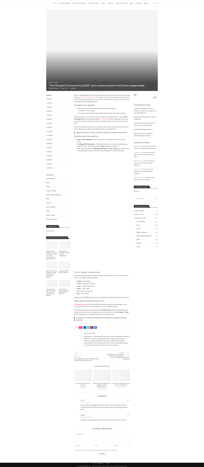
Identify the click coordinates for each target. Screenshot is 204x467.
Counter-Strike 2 (94, 3)
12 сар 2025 (49, 131)
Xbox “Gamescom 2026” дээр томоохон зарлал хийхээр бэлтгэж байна (144, 154)
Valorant (138, 3)
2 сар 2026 (49, 123)
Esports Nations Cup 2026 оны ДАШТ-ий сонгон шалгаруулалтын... (102, 385)
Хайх (135, 95)
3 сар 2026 (49, 119)
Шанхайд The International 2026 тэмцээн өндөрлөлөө (64, 253)
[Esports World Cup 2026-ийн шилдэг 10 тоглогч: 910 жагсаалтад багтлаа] (51, 265)
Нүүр (55, 3)
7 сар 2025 (49, 151)
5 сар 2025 (49, 160)
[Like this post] (81, 327)
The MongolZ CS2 (105, 119)
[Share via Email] (95, 327)
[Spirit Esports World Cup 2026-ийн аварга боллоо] (64, 283)
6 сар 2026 (49, 107)
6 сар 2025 (49, 155)
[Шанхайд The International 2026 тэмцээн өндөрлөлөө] (64, 245)
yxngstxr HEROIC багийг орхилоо (143, 129)
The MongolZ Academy (80, 304)
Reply (128, 400)
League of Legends (122, 3)
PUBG (131, 3)
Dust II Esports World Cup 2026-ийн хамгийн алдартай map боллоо (51, 292)
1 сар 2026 (49, 127)
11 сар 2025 (49, 135)
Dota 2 (103, 3)
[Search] (157, 3)
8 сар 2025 (49, 147)
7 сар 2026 (49, 103)
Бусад (146, 3)
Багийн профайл (64, 3)
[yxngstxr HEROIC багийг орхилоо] (83, 375)
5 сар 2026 (49, 111)
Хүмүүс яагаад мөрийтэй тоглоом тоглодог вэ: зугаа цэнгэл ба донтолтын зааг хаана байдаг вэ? (145, 111)
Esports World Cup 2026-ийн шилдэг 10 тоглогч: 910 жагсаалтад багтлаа (51, 274)
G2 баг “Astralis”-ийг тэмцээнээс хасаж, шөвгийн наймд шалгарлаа (144, 163)
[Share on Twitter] (88, 327)
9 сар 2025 (49, 143)
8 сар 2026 (49, 99)
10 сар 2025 (49, 139)
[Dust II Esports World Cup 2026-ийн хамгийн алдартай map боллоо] (51, 283)
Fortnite (110, 3)
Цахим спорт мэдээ (79, 3)
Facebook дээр (50, 231)
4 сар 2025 (49, 164)
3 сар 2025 (49, 168)
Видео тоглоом (146, 214)
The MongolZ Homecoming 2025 (89, 97)
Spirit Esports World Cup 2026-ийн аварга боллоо (64, 291)
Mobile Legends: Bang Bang (147, 236)
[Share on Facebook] (85, 327)
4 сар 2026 (49, 115)
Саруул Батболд (54, 88)
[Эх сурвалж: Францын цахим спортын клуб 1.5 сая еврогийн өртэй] (121, 375)
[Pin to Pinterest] (91, 327)
